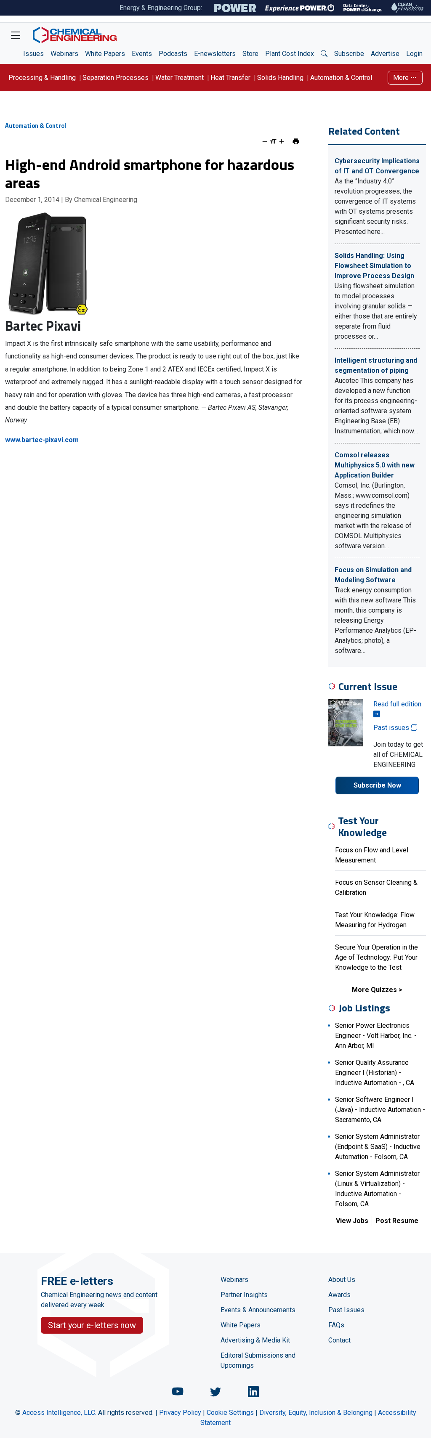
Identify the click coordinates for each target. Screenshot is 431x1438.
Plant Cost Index (289, 54)
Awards (339, 1295)
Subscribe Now (377, 785)
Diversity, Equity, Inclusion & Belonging (315, 1413)
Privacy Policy (180, 1413)
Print (296, 141)
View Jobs (352, 1221)
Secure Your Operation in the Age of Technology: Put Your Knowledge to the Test (376, 957)
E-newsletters (215, 54)
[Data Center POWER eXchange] (362, 8)
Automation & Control (341, 78)
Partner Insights (244, 1295)
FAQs (336, 1325)
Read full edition (397, 704)
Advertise (385, 54)
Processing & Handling (42, 78)
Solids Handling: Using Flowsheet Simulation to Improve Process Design (374, 266)
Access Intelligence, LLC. (59, 1413)
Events (142, 54)
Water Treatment (179, 78)
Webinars (64, 54)
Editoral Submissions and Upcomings (258, 1360)
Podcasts (173, 54)
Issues (33, 54)
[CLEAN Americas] (407, 8)
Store (250, 54)
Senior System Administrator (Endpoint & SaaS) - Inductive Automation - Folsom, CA (377, 1147)
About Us (341, 1280)
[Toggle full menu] (15, 35)
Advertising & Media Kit (255, 1340)
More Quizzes (374, 990)
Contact (339, 1340)
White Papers (105, 54)
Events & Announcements (258, 1310)
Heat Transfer (230, 78)
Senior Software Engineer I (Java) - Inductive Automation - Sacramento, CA (380, 1110)
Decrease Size (265, 141)
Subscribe (349, 54)
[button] (324, 53)
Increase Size (281, 141)
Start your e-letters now (92, 1325)
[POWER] (235, 8)
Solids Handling (280, 78)
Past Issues (346, 1310)
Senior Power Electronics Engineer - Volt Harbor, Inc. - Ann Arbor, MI (376, 1035)
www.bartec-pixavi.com (42, 440)
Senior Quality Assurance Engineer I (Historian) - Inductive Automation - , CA (374, 1073)
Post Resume (396, 1221)
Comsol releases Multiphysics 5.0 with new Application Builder (375, 465)
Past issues (392, 728)
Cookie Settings (230, 1413)
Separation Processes (115, 78)
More (401, 78)
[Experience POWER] (300, 8)
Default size (273, 141)
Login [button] (414, 54)
